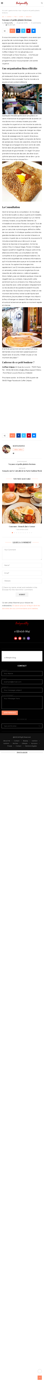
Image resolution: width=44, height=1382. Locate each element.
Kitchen (15, 743)
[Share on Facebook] (18, 31)
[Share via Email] (33, 31)
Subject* (5, 687)
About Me (6, 741)
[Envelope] (19, 638)
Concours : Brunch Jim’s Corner (22, 526)
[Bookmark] (39, 486)
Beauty (25, 741)
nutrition (34, 741)
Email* (4, 678)
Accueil (4, 10)
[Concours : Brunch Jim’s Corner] (22, 503)
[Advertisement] (22, 408)
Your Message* (8, 695)
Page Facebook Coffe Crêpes (19, 381)
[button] (4, 508)
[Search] (42, 3)
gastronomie (13, 10)
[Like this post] (13, 31)
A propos (34, 743)
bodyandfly (8, 23)
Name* (4, 670)
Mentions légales (31, 746)
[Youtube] (15, 638)
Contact (16, 741)
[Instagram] (24, 638)
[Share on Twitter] (23, 31)
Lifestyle (24, 743)
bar (20, 10)
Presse (9, 746)
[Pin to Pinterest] (28, 31)
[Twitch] (28, 638)
